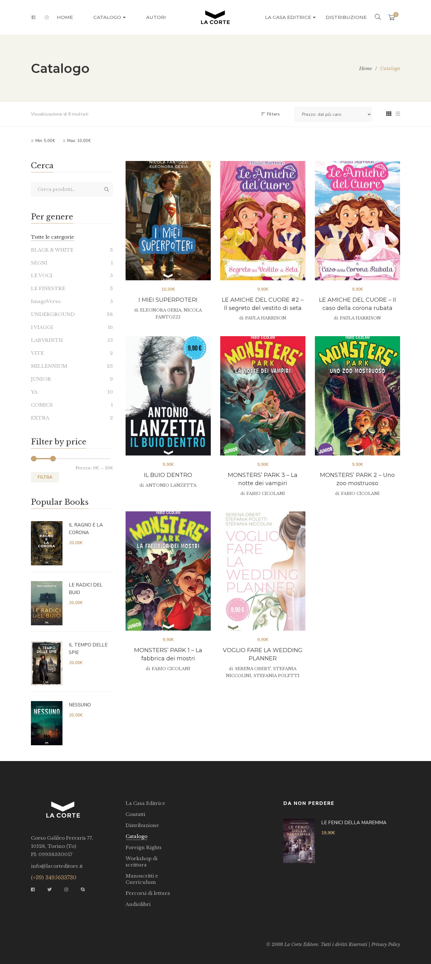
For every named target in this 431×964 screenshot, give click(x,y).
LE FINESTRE (48, 288)
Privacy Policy (385, 944)
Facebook (33, 17)
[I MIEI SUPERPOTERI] (168, 220)
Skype (83, 889)
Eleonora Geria (160, 310)
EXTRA (40, 418)
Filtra (45, 477)
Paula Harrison (265, 318)
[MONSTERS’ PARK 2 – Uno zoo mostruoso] (357, 395)
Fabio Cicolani (265, 493)
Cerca (106, 189)
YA (34, 392)
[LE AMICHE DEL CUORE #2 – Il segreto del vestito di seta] (262, 220)
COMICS (42, 405)
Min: (45, 141)
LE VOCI (41, 275)
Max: (79, 141)
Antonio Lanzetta (171, 485)
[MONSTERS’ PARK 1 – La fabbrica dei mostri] (168, 571)
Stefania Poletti (276, 675)
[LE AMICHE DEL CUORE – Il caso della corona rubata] (357, 220)
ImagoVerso (46, 301)
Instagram (47, 17)
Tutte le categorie (52, 237)
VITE (37, 353)
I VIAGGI (42, 327)
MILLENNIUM (49, 366)
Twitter (49, 889)
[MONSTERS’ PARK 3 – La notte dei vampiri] (262, 395)
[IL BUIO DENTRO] (168, 395)
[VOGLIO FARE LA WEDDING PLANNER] (262, 571)
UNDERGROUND (53, 314)
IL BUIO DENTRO (168, 475)
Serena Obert (253, 668)
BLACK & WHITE (52, 250)
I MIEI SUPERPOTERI (168, 299)
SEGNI (39, 263)
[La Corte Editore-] (215, 17)
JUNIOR (41, 379)
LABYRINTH (47, 340)
